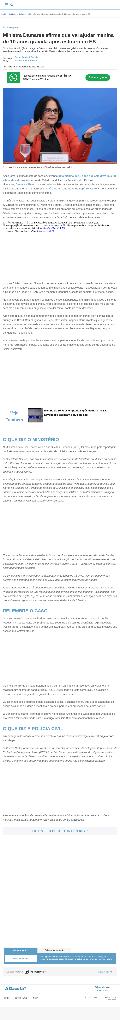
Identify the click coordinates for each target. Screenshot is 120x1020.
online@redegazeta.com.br (27, 60)
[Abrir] (6, 4)
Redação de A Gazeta (26, 57)
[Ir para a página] (35, 421)
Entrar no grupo (98, 77)
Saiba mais (103, 971)
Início (3, 14)
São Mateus (55, 188)
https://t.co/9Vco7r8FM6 (53, 228)
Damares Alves (25, 184)
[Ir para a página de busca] (11, 4)
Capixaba (12, 14)
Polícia (21, 14)
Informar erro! (21, 958)
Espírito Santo (88, 188)
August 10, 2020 (46, 231)
